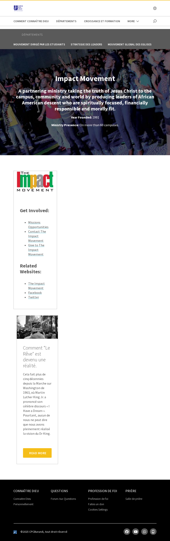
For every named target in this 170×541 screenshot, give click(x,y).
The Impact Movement (36, 285)
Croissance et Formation (102, 21)
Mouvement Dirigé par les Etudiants (39, 44)
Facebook (35, 292)
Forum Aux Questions (63, 499)
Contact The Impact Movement (37, 236)
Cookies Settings (98, 509)
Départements (66, 21)
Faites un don (96, 504)
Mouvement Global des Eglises (130, 44)
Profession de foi (98, 499)
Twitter (33, 297)
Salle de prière (133, 499)
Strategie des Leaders (86, 44)
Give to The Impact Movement (36, 249)
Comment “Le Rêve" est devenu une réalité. (36, 357)
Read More (37, 453)
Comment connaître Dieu (31, 21)
